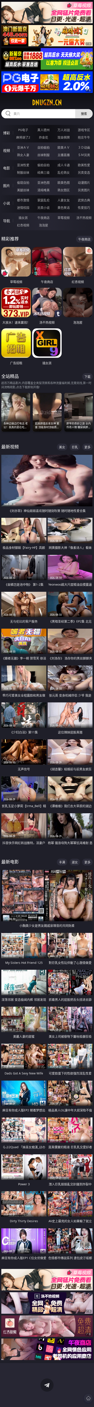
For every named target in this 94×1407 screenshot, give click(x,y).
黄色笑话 (63, 207)
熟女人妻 (23, 155)
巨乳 (75, 447)
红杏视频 (23, 225)
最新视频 (10, 447)
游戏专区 (84, 130)
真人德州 (43, 130)
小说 (6, 203)
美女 (62, 447)
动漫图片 (84, 182)
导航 (6, 220)
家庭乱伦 (43, 200)
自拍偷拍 (43, 147)
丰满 (62, 862)
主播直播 (63, 155)
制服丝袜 (23, 172)
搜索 (84, 114)
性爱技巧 (84, 207)
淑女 (75, 862)
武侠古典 (84, 200)
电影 (6, 168)
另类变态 (84, 172)
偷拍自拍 (43, 165)
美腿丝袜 (23, 190)
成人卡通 (63, 165)
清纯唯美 (43, 190)
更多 (87, 447)
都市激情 (23, 200)
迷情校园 (23, 207)
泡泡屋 (43, 225)
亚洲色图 (43, 182)
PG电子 (23, 130)
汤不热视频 (84, 218)
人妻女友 (63, 200)
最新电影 (10, 862)
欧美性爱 (84, 165)
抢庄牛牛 (84, 137)
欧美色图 (63, 182)
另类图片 (84, 190)
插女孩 (23, 218)
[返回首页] (88, 1398)
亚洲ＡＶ (23, 147)
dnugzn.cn (47, 102)
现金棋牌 (63, 137)
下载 (87, 376)
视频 (6, 150)
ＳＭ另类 (84, 155)
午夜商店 (43, 218)
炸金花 (43, 137)
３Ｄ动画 (84, 147)
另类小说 (43, 207)
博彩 (6, 133)
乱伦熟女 (63, 172)
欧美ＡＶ (63, 147)
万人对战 (63, 130)
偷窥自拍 (23, 182)
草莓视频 (63, 218)
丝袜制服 (43, 155)
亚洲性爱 (23, 165)
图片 (6, 185)
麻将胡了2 (23, 137)
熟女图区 (63, 190)
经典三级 (43, 172)
